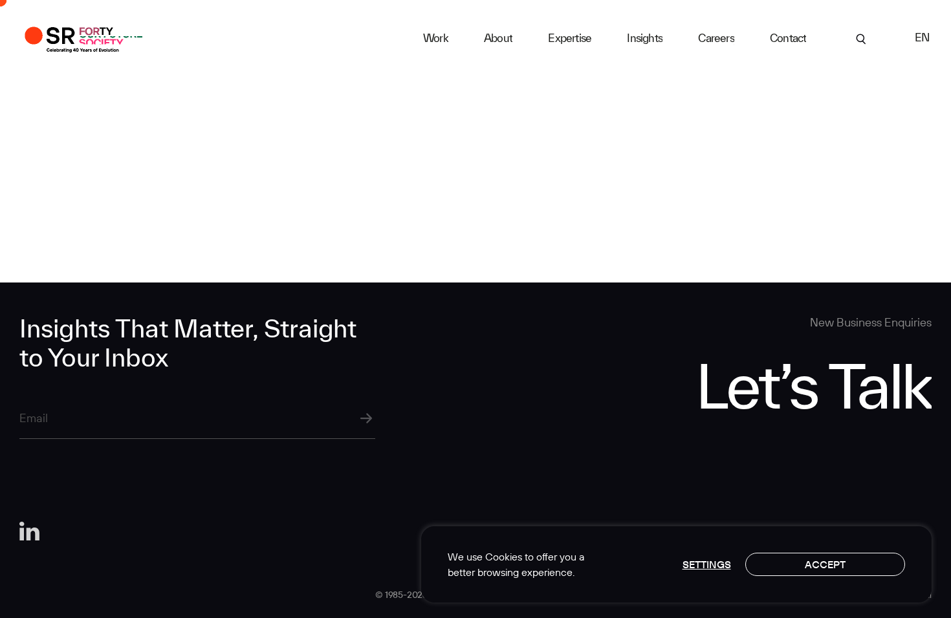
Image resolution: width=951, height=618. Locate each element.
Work (435, 38)
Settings (707, 564)
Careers (716, 38)
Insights (644, 38)
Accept (825, 564)
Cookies (503, 556)
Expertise (569, 38)
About (498, 38)
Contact (788, 38)
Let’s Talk (813, 384)
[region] (676, 564)
